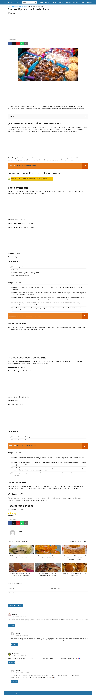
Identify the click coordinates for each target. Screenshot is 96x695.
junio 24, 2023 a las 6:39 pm (22, 672)
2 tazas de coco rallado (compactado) (26, 437)
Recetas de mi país (11, 2)
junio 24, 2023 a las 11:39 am (19, 655)
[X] (14, 43)
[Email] (26, 43)
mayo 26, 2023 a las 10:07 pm (19, 616)
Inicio (41, 2)
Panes (82, 2)
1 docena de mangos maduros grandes (26, 273)
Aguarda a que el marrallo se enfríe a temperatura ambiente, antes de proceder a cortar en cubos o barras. (49, 474)
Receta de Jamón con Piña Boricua (18, 541)
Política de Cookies (24, 693)
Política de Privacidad (36, 693)
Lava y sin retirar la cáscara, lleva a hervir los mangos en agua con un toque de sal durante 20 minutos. (47, 289)
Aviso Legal (15, 693)
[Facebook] (10, 43)
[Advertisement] (48, 26)
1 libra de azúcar (18, 270)
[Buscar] (35, 2)
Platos (54, 2)
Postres (61, 2)
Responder (12, 625)
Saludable (89, 2)
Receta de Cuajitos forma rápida (78, 541)
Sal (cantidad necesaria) (20, 276)
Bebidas (75, 2)
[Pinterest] (18, 43)
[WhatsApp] (22, 43)
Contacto (8, 693)
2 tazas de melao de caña (21, 440)
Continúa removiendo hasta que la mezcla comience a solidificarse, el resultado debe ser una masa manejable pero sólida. (49, 464)
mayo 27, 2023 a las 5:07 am (22, 635)
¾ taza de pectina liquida (20, 267)
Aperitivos (68, 2)
